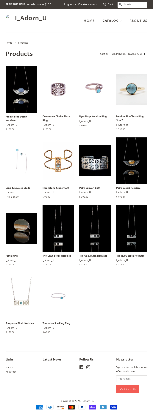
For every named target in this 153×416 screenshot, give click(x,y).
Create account (88, 4)
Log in (68, 4)
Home (89, 21)
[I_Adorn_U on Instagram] (88, 368)
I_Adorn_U (87, 401)
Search (9, 367)
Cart (110, 4)
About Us (138, 21)
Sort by (104, 53)
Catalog (111, 21)
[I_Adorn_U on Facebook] (81, 368)
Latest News (52, 360)
